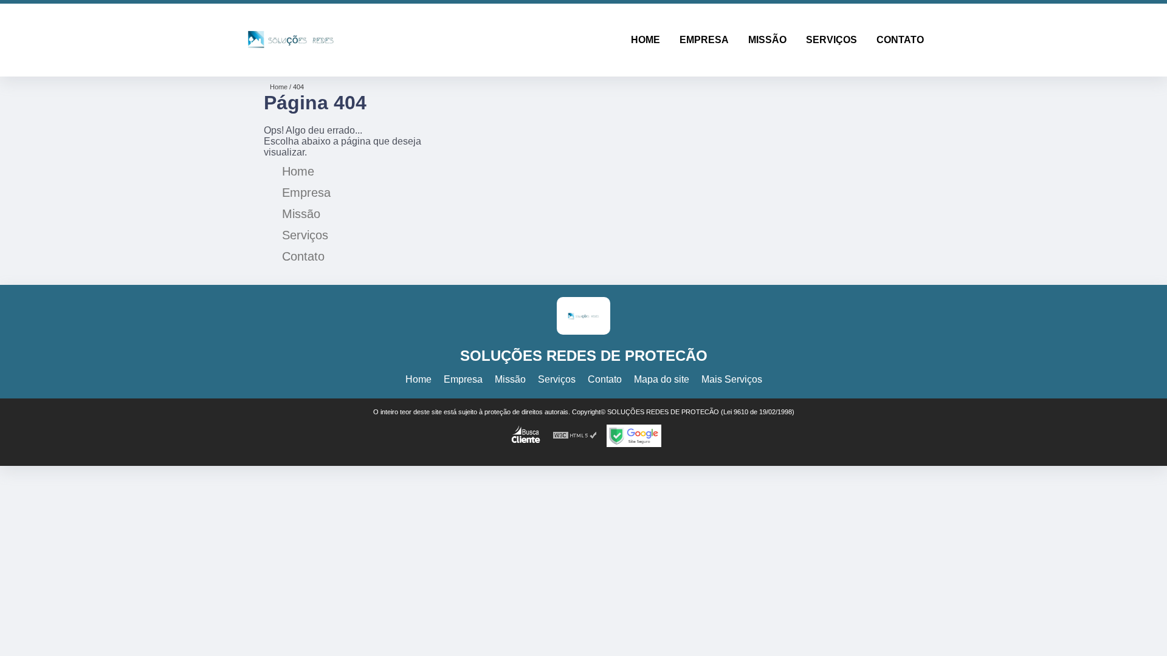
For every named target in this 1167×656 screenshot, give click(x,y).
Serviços (831, 40)
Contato (900, 40)
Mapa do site (661, 379)
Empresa (704, 40)
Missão (767, 40)
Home (645, 40)
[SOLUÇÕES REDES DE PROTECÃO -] (291, 61)
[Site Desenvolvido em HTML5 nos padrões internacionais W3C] (575, 435)
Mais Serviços (731, 379)
